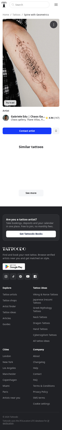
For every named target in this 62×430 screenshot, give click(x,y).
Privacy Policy (40, 391)
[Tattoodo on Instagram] (6, 276)
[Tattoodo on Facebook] (35, 276)
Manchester (9, 373)
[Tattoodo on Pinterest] (20, 276)
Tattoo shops (10, 300)
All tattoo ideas (41, 340)
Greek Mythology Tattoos (42, 309)
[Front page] (4, 4)
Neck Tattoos (40, 317)
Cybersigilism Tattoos (45, 334)
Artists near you (11, 397)
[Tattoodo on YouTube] (27, 276)
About (36, 356)
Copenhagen (10, 379)
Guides (6, 324)
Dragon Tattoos (41, 323)
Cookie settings (41, 403)
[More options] (53, 24)
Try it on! (10, 102)
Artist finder (9, 306)
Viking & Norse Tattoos (45, 294)
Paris (5, 391)
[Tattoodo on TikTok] (13, 276)
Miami (6, 385)
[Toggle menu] (56, 4)
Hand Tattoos (40, 329)
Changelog (39, 362)
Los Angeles (9, 368)
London (7, 356)
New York (8, 362)
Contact (37, 373)
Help (35, 368)
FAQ (35, 379)
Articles (7, 318)
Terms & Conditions (44, 385)
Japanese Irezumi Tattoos (42, 301)
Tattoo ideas (9, 312)
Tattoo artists (10, 294)
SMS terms (39, 397)
